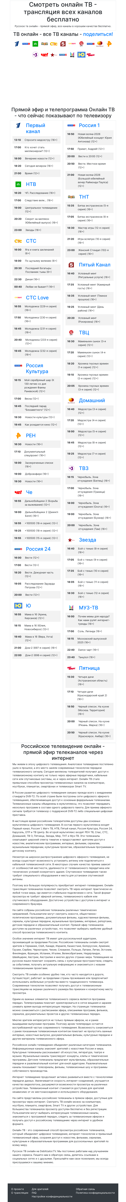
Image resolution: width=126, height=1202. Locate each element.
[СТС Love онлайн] (72, 43)
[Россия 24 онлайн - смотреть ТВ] (18, 548)
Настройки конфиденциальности (52, 1196)
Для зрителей (40, 1189)
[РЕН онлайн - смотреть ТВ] (18, 435)
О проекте (17, 1189)
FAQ (34, 1192)
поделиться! (98, 34)
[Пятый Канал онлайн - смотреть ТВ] (71, 264)
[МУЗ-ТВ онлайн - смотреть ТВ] (71, 607)
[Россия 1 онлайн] (26, 43)
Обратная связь (85, 1189)
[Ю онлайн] (81, 54)
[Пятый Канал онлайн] (63, 43)
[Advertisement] (63, 83)
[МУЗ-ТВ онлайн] (72, 54)
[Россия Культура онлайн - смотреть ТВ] (18, 365)
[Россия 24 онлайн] (63, 54)
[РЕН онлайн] (109, 43)
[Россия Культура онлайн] (91, 43)
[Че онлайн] (45, 54)
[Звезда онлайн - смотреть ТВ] (71, 539)
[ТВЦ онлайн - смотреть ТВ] (71, 332)
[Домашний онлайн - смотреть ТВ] (71, 400)
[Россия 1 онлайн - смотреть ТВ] (71, 125)
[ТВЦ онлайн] (81, 43)
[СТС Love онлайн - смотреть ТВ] (18, 297)
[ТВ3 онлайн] (35, 54)
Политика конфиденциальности (95, 1192)
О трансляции (19, 1192)
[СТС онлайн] (54, 43)
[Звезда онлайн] (54, 54)
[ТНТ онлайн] (45, 43)
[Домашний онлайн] (100, 43)
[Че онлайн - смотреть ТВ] (18, 492)
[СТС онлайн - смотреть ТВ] (18, 240)
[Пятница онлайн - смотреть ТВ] (71, 668)
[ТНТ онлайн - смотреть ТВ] (71, 196)
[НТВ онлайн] (35, 43)
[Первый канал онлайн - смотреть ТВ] (18, 125)
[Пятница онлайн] (91, 54)
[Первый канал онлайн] (17, 43)
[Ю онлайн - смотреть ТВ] (18, 605)
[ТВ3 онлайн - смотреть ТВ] (71, 468)
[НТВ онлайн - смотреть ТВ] (18, 184)
